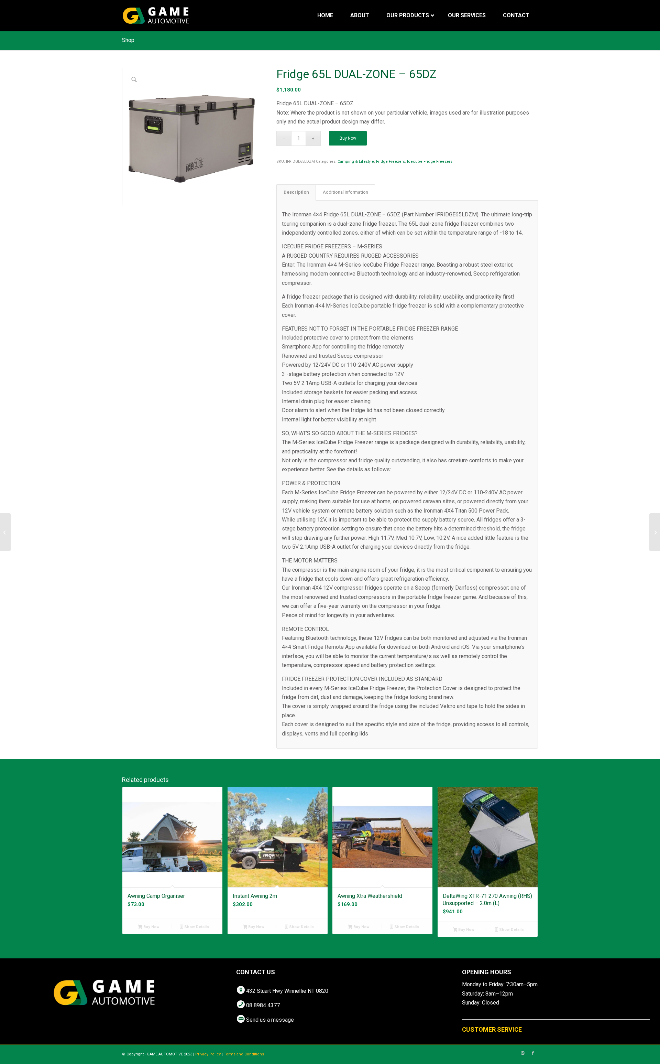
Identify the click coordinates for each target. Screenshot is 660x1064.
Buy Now (348, 138)
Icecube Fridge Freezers (429, 161)
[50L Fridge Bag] (5, 532)
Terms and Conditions (244, 1054)
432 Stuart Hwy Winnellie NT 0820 (287, 991)
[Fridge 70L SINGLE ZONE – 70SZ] (654, 532)
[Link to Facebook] (533, 1053)
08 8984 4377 (263, 1005)
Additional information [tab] (345, 192)
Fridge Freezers (390, 161)
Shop (128, 40)
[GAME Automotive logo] (155, 15)
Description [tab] (296, 192)
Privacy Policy (208, 1054)
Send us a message (270, 1020)
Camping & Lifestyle (356, 161)
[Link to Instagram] (522, 1053)
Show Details (196, 927)
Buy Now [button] (151, 927)
